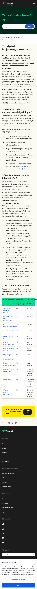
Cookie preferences (18, 579)
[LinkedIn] (3, 538)
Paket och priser (7, 507)
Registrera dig (6, 487)
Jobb (4, 448)
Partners (4, 452)
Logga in (4, 482)
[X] (3, 529)
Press (4, 457)
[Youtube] (3, 543)
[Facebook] (3, 524)
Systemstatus (6, 512)
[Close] (35, 564)
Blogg (4, 444)
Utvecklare (5, 461)
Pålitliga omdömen (8, 473)
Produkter (5, 499)
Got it (18, 585)
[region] (18, 574)
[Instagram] (3, 533)
